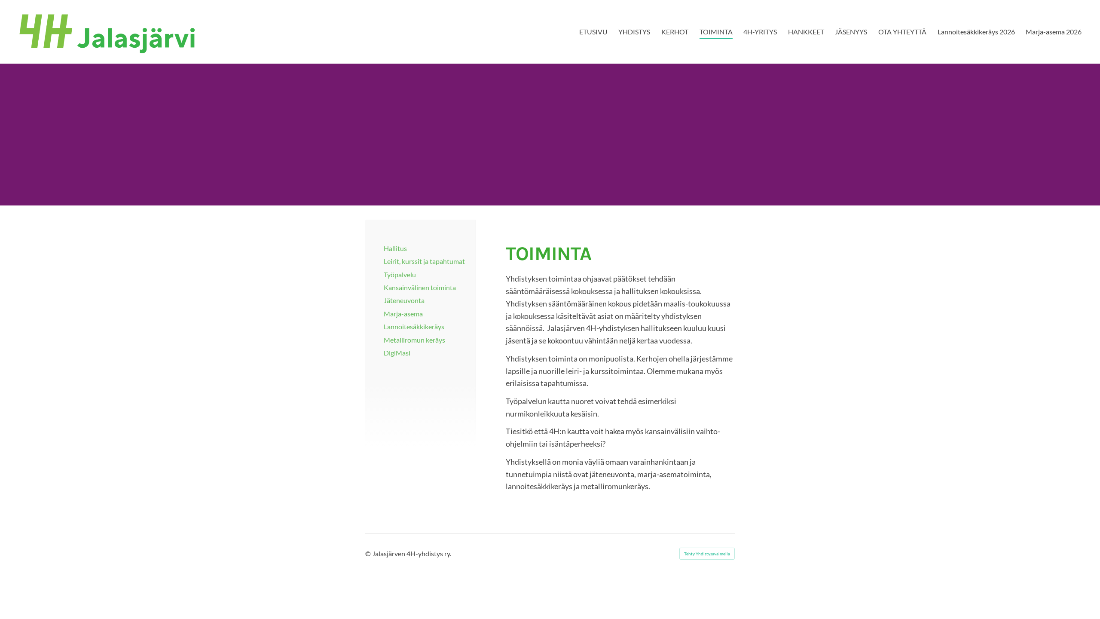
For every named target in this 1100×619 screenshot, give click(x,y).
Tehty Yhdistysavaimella (707, 553)
